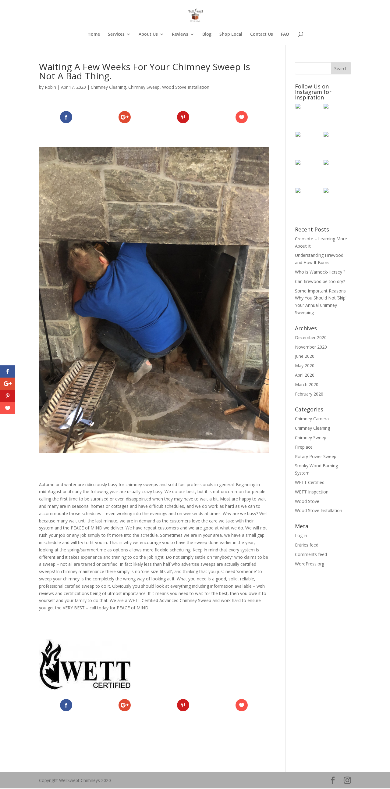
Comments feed (311, 554)
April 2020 (304, 375)
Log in (301, 535)
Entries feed (306, 545)
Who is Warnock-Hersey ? (320, 272)
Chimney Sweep (144, 87)
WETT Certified (309, 482)
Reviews (180, 34)
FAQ (285, 34)
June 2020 (304, 356)
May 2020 (304, 365)
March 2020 (306, 384)
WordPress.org (309, 564)
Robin (50, 87)
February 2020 (309, 394)
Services (116, 34)
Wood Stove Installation (185, 87)
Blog (206, 34)
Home (93, 34)
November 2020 (311, 347)
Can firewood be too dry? (320, 281)
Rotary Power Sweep (315, 456)
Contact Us (261, 34)
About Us (148, 34)
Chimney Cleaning (108, 87)
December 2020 (311, 337)
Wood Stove (307, 501)
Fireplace (304, 447)
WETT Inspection (311, 492)
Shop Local (230, 34)
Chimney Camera (312, 418)
